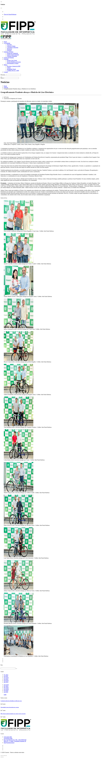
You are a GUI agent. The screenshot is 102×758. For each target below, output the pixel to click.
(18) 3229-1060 (8, 737)
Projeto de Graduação (12, 53)
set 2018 (6, 692)
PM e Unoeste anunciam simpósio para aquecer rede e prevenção (13, 713)
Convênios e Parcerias (12, 47)
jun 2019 (6, 679)
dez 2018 (6, 687)
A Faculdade (7, 43)
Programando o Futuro (12, 63)
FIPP (5, 694)
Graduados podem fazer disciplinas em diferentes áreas (11, 700)
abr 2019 (6, 682)
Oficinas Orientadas (12, 56)
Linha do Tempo (11, 46)
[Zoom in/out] (6, 755)
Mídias (5, 64)
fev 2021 (6, 674)
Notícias (6, 87)
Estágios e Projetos (8, 51)
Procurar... (3, 74)
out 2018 (6, 690)
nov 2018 (6, 689)
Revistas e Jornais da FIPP (13, 66)
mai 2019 (6, 680)
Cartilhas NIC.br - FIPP (13, 70)
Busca (2, 78)
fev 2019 (6, 686)
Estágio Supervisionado (13, 54)
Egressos (9, 50)
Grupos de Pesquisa (9, 57)
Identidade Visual (11, 69)
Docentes (9, 44)
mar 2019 (6, 684)
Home (5, 41)
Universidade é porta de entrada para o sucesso (10, 707)
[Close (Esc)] (1, 755)
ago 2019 (6, 677)
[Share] (3, 755)
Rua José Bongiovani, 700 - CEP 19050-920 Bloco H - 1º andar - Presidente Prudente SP (15, 740)
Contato (6, 72)
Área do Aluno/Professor (10, 14)
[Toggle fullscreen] (4, 755)
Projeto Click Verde (12, 60)
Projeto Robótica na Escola (14, 62)
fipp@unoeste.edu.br (9, 742)
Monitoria (9, 49)
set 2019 (6, 676)
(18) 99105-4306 (8, 738)
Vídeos (9, 67)
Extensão (6, 59)
